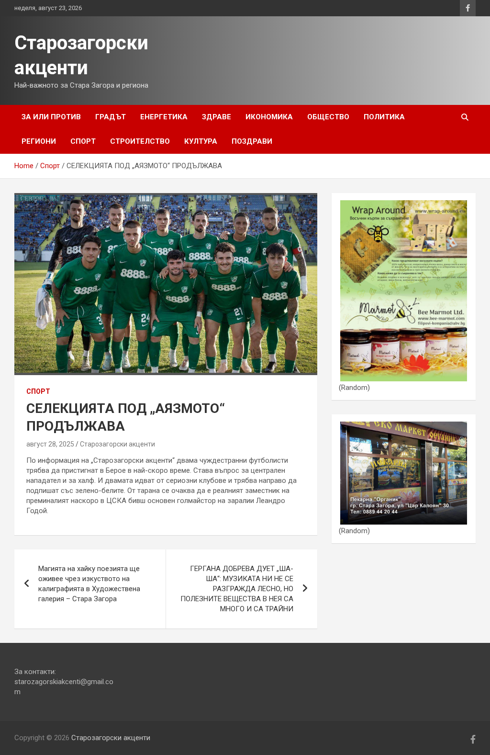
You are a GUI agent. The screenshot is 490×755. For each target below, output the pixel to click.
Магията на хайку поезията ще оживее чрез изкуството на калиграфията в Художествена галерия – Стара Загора (89, 583)
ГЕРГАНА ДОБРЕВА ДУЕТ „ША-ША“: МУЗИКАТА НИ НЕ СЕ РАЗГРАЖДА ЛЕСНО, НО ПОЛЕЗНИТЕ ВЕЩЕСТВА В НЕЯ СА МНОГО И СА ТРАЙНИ (236, 588)
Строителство (140, 141)
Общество (328, 117)
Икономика (269, 117)
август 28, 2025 (50, 444)
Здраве (216, 117)
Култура (200, 141)
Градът (110, 117)
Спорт (83, 141)
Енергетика (164, 117)
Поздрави (252, 141)
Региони (39, 141)
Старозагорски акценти (117, 444)
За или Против (51, 117)
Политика (384, 117)
